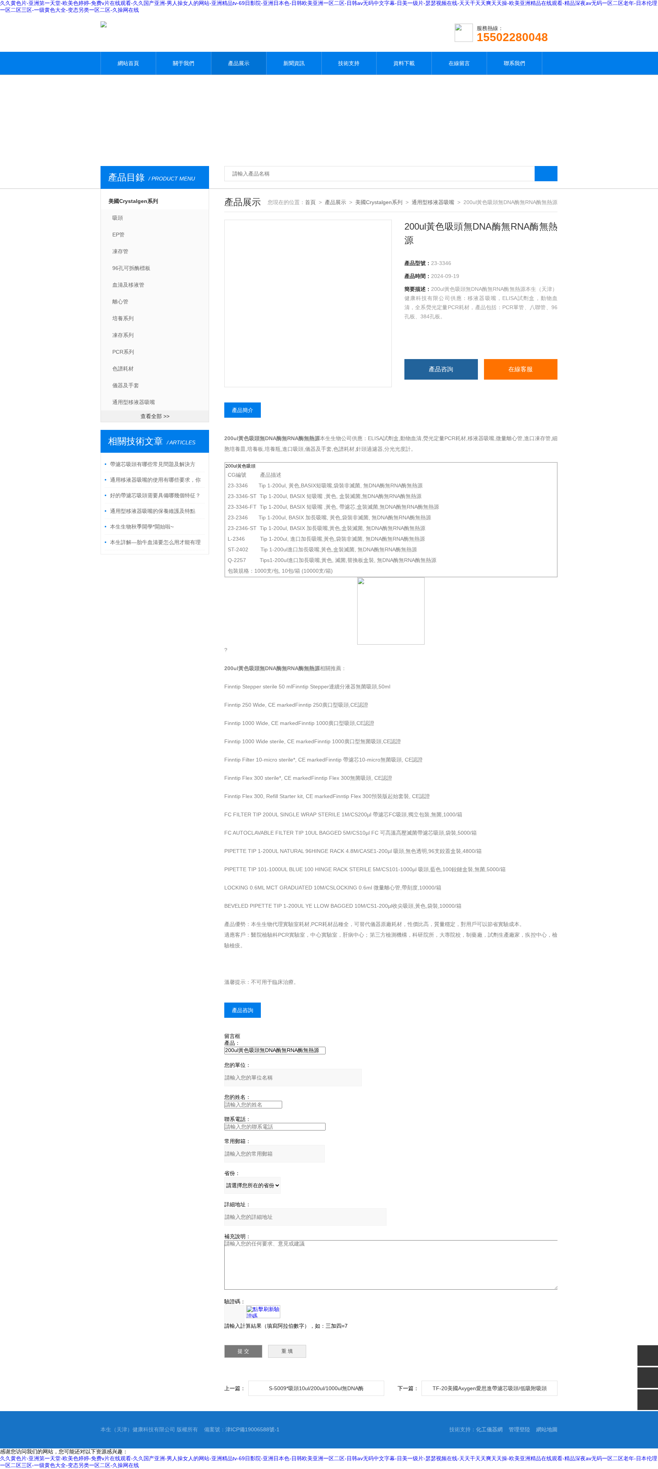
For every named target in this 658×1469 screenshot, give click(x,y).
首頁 (310, 202)
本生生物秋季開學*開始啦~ (142, 527)
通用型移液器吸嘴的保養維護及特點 (152, 511)
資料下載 (404, 63)
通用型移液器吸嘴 (133, 402)
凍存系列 (123, 335)
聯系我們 (514, 63)
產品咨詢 (441, 369)
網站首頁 (128, 63)
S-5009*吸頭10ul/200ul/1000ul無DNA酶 (316, 1388)
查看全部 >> (155, 416)
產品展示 (238, 63)
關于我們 (183, 63)
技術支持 (348, 63)
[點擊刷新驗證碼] (263, 1311)
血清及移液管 (128, 285)
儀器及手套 (125, 385)
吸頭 (117, 218)
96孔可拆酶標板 (131, 268)
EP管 (118, 235)
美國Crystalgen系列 (133, 201)
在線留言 (459, 63)
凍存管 (120, 251)
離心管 (120, 302)
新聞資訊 (294, 63)
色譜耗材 (123, 369)
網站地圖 (546, 1429)
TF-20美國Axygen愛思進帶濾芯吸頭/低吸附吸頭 (490, 1388)
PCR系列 (123, 352)
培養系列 (123, 318)
